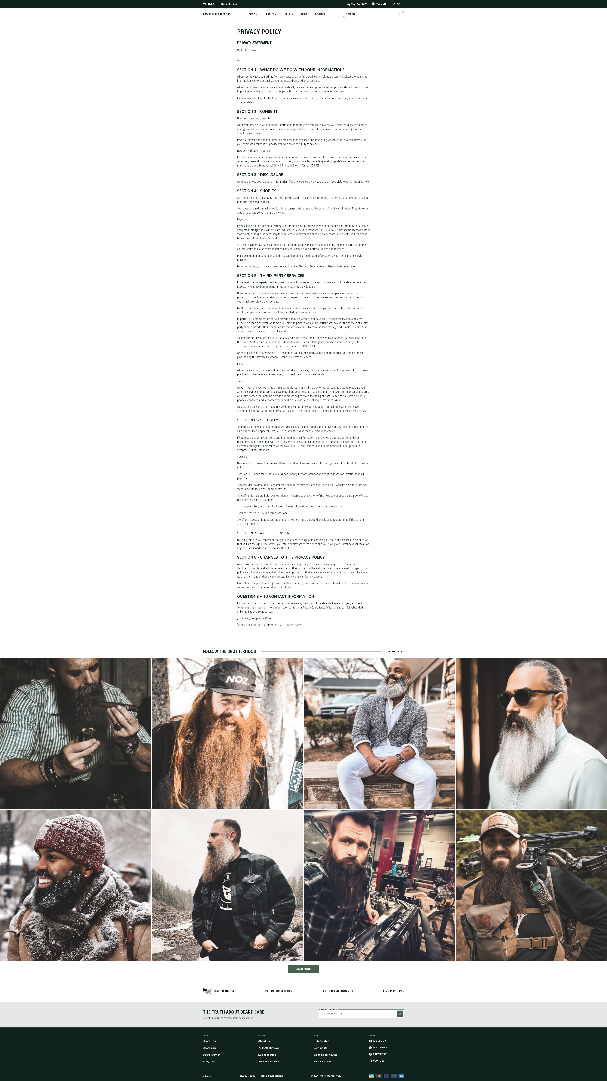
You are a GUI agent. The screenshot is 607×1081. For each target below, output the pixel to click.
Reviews (320, 14)
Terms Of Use (322, 1061)
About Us (264, 1041)
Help (287, 14)
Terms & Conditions (271, 1076)
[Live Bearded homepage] (207, 1076)
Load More (304, 969)
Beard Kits (209, 1041)
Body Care (209, 1061)
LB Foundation (267, 1055)
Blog (304, 14)
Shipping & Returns (325, 1055)
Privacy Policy (247, 1076)
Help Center (321, 1041)
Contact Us (320, 1048)
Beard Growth (211, 1055)
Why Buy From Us (268, 1061)
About (270, 14)
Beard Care (210, 1048)
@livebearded (395, 651)
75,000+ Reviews (268, 1048)
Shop (252, 14)
